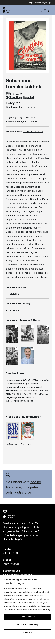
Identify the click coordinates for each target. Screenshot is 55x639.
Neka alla (27, 632)
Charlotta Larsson (33, 131)
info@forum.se (11, 564)
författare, (14, 487)
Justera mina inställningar (27, 624)
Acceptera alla (27, 616)
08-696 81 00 (10, 553)
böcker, (36, 482)
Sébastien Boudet (20, 98)
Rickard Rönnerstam (22, 107)
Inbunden (14, 293)
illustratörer (22, 492)
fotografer (30, 487)
